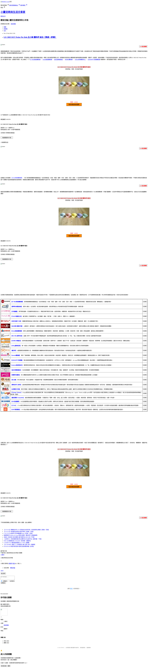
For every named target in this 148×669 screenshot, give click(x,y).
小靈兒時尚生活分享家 (13, 12)
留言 (14, 563)
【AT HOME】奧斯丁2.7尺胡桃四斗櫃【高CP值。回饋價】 (20, 544)
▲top (2, 570)
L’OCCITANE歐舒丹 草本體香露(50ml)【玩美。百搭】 (18, 533)
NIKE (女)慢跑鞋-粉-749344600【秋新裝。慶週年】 (17, 540)
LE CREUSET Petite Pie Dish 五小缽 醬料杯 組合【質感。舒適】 (30, 37)
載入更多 (3, 573)
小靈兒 (2, 554)
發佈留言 (3, 583)
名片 (5, 30)
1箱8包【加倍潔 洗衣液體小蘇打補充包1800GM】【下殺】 (19, 537)
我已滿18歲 (3, 666)
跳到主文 (3, 16)
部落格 (5, 28)
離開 (9, 666)
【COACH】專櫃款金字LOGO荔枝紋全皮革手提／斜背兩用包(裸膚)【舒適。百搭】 (26, 529)
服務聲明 (89, 647)
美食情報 (13, 24)
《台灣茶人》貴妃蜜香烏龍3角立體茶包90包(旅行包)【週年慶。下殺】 (23, 539)
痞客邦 (10, 563)
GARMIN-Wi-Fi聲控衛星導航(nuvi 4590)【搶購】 (17, 542)
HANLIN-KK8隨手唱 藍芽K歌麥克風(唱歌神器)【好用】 (19, 546)
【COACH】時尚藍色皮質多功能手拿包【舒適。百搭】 (19, 531)
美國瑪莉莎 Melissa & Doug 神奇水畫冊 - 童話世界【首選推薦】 (21, 535)
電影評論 (12, 567)
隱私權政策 (82, 647)
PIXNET (62, 647)
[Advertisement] (74, 163)
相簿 (5, 27)
